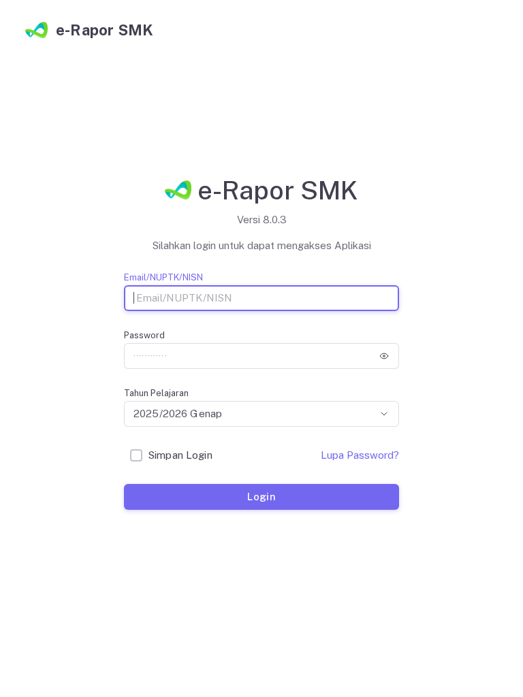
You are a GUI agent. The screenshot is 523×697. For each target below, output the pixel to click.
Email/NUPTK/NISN (163, 277)
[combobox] (261, 414)
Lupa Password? (360, 455)
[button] (384, 356)
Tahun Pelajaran (156, 393)
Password (144, 335)
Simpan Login (180, 455)
